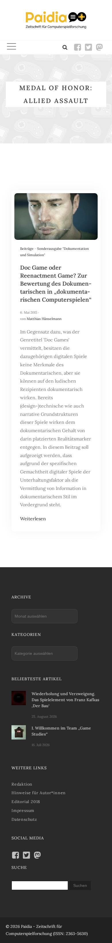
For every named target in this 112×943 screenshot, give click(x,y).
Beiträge (27, 248)
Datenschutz (24, 819)
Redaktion (21, 784)
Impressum (22, 810)
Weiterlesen (33, 518)
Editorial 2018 (25, 801)
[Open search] (65, 47)
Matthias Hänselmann (44, 319)
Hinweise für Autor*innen (38, 792)
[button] (11, 47)
